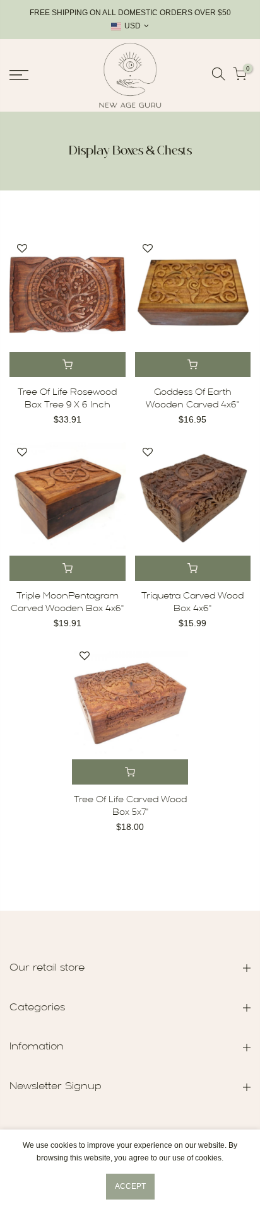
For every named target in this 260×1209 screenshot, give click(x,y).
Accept (130, 1186)
